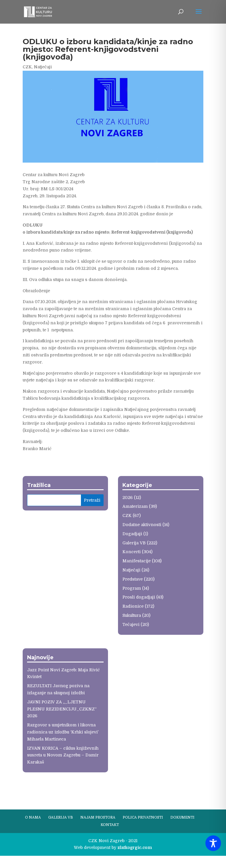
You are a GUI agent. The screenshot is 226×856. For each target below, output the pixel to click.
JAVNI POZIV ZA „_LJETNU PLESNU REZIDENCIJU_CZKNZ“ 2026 (62, 709)
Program (131, 588)
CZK (27, 67)
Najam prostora (97, 817)
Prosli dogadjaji (138, 597)
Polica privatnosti (143, 817)
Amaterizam (135, 506)
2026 (127, 497)
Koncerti (131, 551)
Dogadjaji (132, 533)
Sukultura (131, 615)
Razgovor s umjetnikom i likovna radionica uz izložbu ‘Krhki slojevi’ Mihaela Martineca (63, 732)
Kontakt (110, 825)
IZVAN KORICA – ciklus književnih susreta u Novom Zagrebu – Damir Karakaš (63, 755)
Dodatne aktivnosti (141, 524)
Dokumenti (182, 817)
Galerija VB (134, 543)
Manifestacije (136, 560)
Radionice (133, 606)
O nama (33, 817)
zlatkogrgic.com (134, 847)
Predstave (132, 579)
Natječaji (43, 67)
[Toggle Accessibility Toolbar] (213, 843)
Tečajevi (130, 624)
